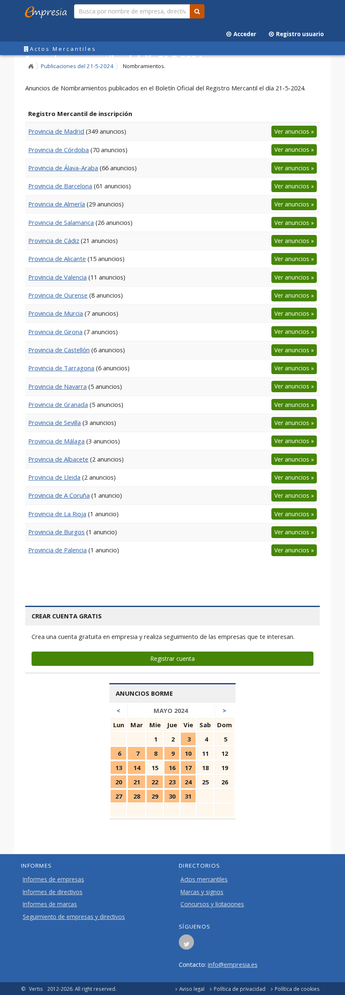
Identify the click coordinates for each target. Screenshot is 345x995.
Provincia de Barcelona (60, 186)
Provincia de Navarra (57, 386)
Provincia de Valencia (57, 277)
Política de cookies (297, 988)
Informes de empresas (53, 879)
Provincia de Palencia (57, 550)
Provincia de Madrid (56, 131)
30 (172, 796)
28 (136, 796)
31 (188, 796)
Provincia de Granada (58, 404)
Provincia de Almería (56, 204)
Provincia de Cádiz (53, 240)
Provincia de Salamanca (61, 222)
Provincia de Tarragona (61, 368)
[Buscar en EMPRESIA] (197, 11)
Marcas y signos (201, 892)
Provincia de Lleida (54, 477)
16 (172, 767)
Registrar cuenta (172, 658)
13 (118, 767)
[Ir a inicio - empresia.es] (47, 10)
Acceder (243, 34)
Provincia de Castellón (59, 350)
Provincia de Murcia (55, 313)
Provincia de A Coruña (59, 495)
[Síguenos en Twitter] (186, 944)
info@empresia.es (232, 964)
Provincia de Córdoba (58, 149)
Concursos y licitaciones (212, 904)
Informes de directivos (52, 892)
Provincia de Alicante (57, 258)
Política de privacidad (239, 988)
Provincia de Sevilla (54, 422)
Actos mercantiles (204, 879)
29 (154, 796)
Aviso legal (191, 988)
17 (188, 767)
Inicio (30, 66)
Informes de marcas (50, 904)
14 (136, 767)
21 (136, 782)
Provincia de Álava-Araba (63, 168)
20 (118, 782)
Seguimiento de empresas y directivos (74, 917)
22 (154, 782)
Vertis (36, 988)
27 (118, 796)
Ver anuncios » (294, 131)
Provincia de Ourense (58, 295)
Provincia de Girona (55, 331)
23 (172, 782)
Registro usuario (298, 34)
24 (188, 782)
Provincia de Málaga (56, 441)
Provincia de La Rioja (57, 513)
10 (188, 753)
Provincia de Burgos (56, 532)
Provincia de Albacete (58, 459)
